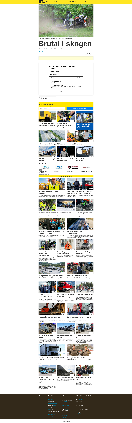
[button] (40, 174)
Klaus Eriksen (50, 403)
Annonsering (64, 419)
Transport (53, 1)
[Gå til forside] (42, 1)
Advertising (64, 421)
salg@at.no (66, 413)
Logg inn (82, 1)
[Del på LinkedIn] (89, 54)
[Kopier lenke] (92, 54)
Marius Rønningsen (65, 409)
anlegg (41, 100)
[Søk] (92, 1)
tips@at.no (55, 409)
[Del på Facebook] (86, 54)
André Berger (64, 406)
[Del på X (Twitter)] (87, 54)
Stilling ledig (74, 1)
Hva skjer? (69, 1)
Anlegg (47, 1)
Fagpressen (50, 413)
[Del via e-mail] (91, 54)
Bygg (57, 1)
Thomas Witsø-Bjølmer (52, 407)
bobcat (54, 100)
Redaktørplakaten (51, 418)
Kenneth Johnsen (79, 418)
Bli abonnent (87, 1)
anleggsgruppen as (47, 100)
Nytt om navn (62, 1)
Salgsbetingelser (65, 417)
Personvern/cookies (52, 421)
